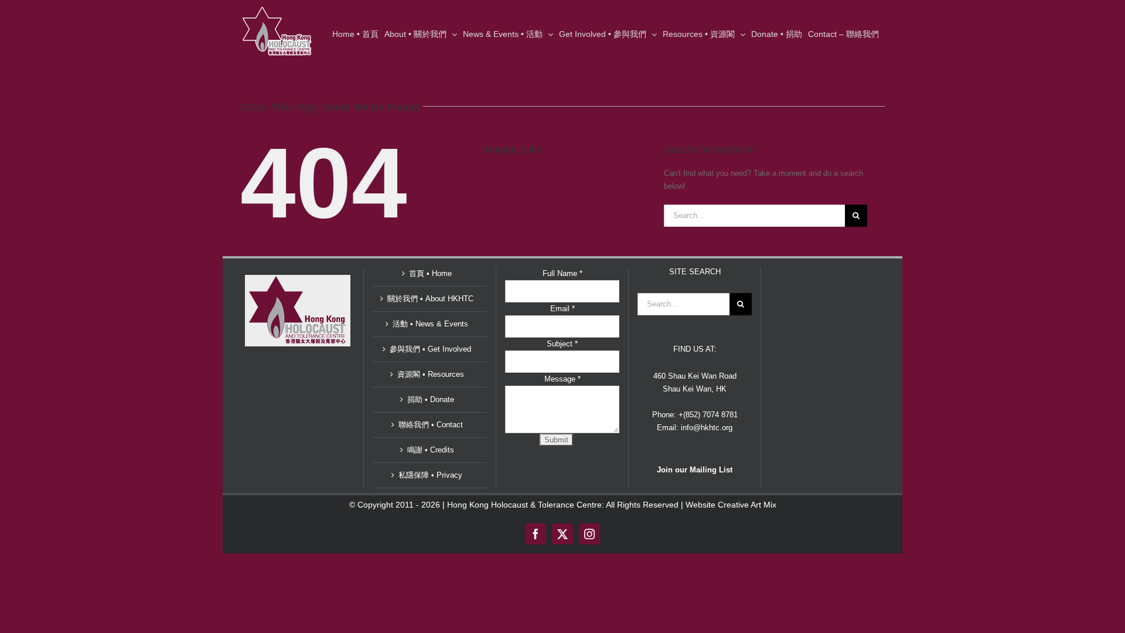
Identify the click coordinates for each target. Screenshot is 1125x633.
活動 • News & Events (430, 323)
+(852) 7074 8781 (708, 414)
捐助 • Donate (430, 399)
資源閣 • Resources (430, 374)
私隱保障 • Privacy (430, 475)
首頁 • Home (430, 273)
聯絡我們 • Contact (430, 424)
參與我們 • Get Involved (430, 349)
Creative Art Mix (747, 504)
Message (562, 379)
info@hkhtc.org (706, 427)
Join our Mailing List (694, 469)
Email (562, 308)
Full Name (562, 273)
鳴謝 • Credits (430, 449)
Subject (562, 343)
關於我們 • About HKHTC (430, 298)
